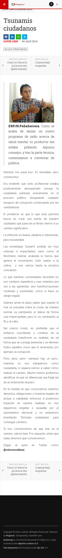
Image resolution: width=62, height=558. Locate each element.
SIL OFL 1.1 (42, 548)
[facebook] (6, 36)
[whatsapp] (18, 36)
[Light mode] (51, 4)
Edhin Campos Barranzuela (17, 9)
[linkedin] (12, 36)
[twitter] (24, 36)
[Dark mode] (57, 4)
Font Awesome (10, 548)
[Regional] (17, 4)
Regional (10, 535)
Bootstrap (8, 540)
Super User (10, 41)
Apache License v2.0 (28, 543)
